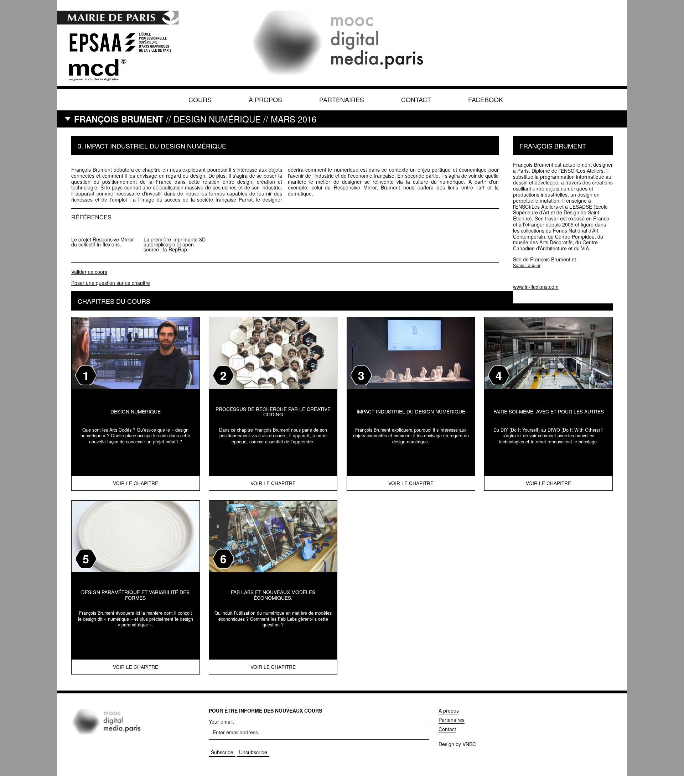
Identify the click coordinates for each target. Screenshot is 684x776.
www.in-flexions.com (536, 286)
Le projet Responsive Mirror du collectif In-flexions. (102, 242)
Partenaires (341, 99)
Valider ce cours (89, 271)
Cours (200, 99)
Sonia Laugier (526, 265)
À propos (265, 99)
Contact (416, 99)
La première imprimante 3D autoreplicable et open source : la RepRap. (175, 244)
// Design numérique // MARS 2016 (195, 119)
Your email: (221, 721)
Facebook (485, 99)
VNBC (469, 744)
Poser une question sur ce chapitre (110, 282)
